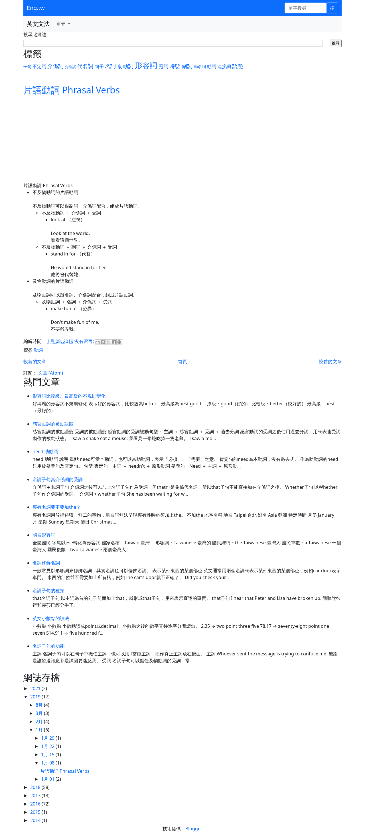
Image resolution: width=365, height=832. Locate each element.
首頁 (182, 361)
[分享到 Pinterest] (119, 342)
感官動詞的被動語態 (53, 424)
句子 (99, 66)
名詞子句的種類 (48, 590)
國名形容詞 (44, 535)
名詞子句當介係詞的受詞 (58, 479)
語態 (237, 66)
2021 (36, 688)
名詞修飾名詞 (46, 563)
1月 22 (48, 746)
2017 (36, 795)
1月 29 (48, 738)
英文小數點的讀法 (51, 618)
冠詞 (163, 66)
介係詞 (55, 66)
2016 (36, 804)
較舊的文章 (330, 361)
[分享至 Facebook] (114, 342)
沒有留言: (84, 341)
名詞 (110, 66)
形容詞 (146, 65)
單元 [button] (61, 24)
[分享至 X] (108, 342)
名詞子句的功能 (48, 646)
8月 (40, 705)
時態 (174, 66)
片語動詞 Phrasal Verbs (71, 90)
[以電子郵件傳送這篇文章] (97, 342)
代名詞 (85, 66)
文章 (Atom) (50, 373)
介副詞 (70, 66)
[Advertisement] (182, 139)
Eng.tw (36, 8)
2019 (36, 697)
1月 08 (48, 763)
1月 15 (48, 754)
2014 (36, 820)
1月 (40, 730)
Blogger (193, 828)
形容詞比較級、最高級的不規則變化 (69, 396)
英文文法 (38, 24)
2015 (36, 812)
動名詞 (200, 66)
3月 (40, 713)
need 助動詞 (45, 451)
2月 (40, 721)
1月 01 (48, 779)
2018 (36, 787)
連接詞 (224, 66)
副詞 (187, 66)
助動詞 (125, 66)
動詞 (211, 66)
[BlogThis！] (103, 342)
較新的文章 (34, 361)
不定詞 (39, 66)
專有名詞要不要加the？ (57, 507)
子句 (27, 66)
